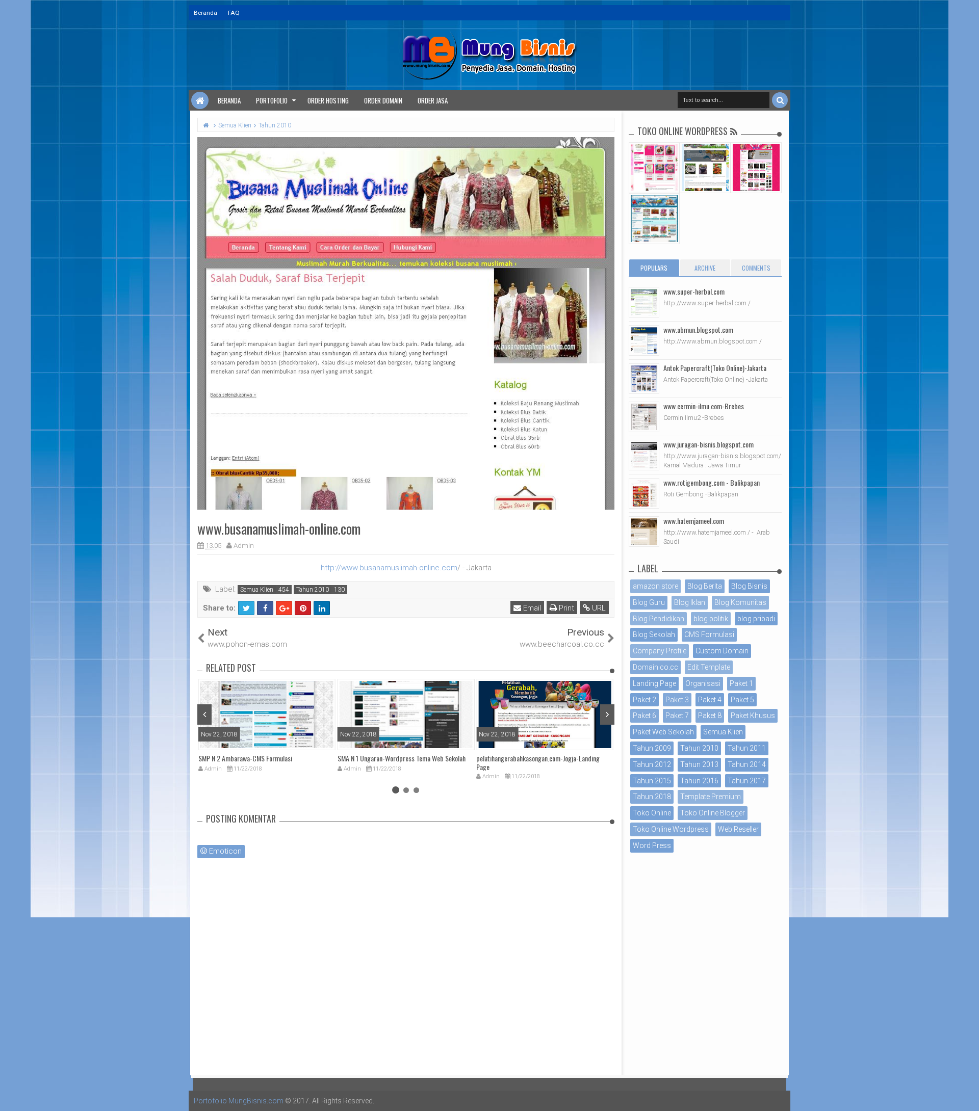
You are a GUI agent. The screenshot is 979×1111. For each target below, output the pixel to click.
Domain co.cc (655, 667)
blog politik (710, 619)
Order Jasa (433, 100)
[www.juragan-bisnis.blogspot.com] (644, 455)
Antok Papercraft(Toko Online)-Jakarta (714, 367)
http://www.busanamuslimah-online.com (389, 567)
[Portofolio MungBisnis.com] (200, 100)
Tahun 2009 (652, 748)
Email (531, 608)
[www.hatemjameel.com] (644, 531)
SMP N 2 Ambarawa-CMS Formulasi (245, 758)
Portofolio (272, 100)
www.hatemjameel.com (693, 520)
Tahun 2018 (652, 796)
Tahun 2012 (652, 764)
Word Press (652, 845)
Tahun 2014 (747, 764)
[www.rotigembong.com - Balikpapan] (644, 493)
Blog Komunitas (740, 602)
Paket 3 (677, 700)
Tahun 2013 (699, 764)
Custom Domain (722, 651)
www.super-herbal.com (694, 291)
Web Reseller (738, 829)
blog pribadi (756, 619)
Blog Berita (704, 586)
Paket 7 (677, 715)
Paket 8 (710, 715)
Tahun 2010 (312, 589)
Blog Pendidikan (658, 619)
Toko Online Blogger (712, 813)
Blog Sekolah (654, 634)
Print (565, 608)
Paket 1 (741, 683)
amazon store (655, 586)
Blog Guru (649, 602)
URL (598, 608)
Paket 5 (742, 700)
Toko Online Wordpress (671, 829)
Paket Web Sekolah (663, 732)
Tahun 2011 (747, 748)
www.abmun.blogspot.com (698, 329)
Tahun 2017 (747, 781)
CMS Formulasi (709, 634)
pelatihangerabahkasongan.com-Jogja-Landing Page (538, 762)
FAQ (234, 12)
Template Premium (710, 796)
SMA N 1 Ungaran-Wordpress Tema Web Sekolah (402, 758)
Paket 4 (710, 700)
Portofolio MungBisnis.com (239, 1101)
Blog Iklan (689, 602)
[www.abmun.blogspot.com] (644, 340)
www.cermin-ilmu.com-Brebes (703, 406)
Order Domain (383, 100)
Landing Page (654, 683)
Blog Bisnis (749, 586)
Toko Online (652, 813)
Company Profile (659, 651)
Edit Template (708, 667)
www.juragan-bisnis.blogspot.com (708, 444)
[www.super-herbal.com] (644, 302)
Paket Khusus (753, 715)
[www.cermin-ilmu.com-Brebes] (644, 417)
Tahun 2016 (699, 781)
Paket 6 (644, 715)
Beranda (205, 12)
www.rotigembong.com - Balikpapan (711, 482)
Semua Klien (256, 589)
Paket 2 (644, 700)
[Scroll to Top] (966, 1093)
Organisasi (702, 683)
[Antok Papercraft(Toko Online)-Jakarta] (644, 378)
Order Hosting (328, 100)
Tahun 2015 (652, 781)
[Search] (780, 100)
